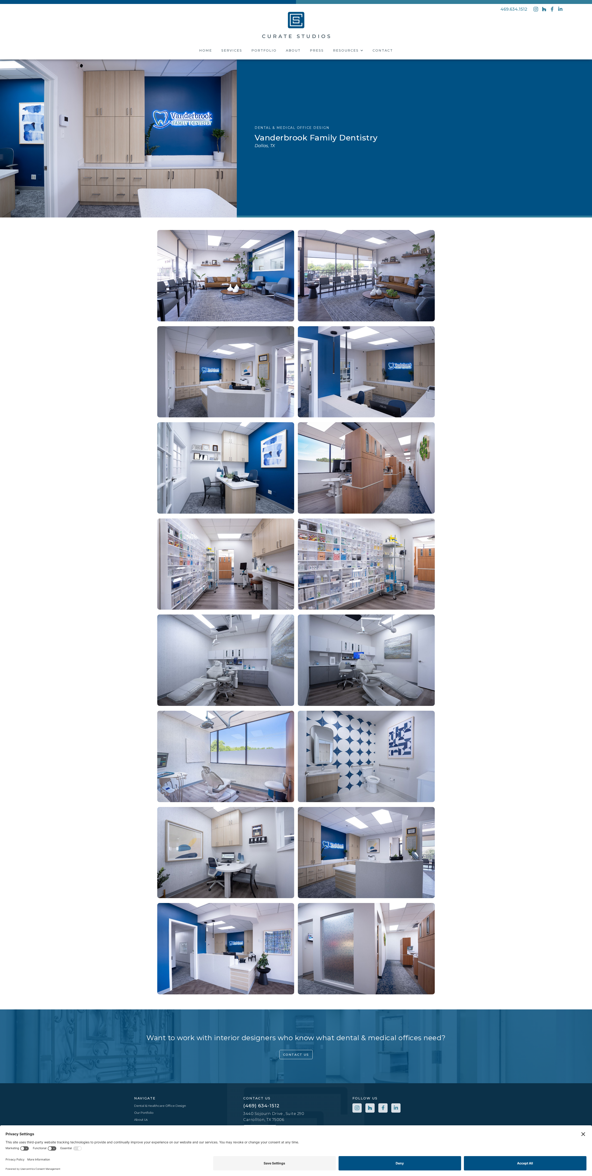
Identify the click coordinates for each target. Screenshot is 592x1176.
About (293, 50)
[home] (296, 24)
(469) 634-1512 (261, 1105)
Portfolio (264, 50)
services (231, 50)
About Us (141, 1119)
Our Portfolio (144, 1112)
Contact (383, 50)
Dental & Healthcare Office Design (160, 1106)
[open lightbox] (118, 138)
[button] (348, 50)
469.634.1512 (513, 9)
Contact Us (296, 1054)
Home (205, 50)
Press (317, 50)
